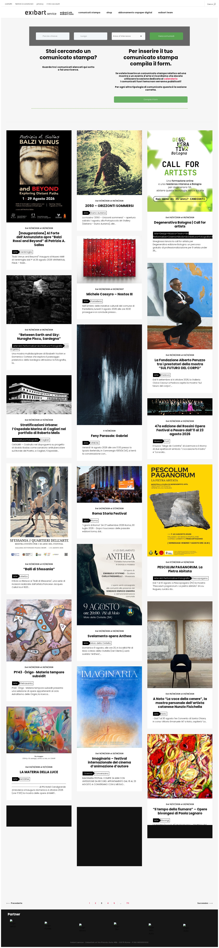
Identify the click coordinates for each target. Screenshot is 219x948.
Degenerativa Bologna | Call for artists (180, 224)
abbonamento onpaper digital (135, 12)
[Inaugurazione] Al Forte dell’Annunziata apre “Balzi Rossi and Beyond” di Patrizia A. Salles (39, 239)
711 (127, 903)
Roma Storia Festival (109, 513)
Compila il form (151, 99)
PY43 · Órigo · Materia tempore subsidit (39, 674)
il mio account (53, 4)
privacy (40, 4)
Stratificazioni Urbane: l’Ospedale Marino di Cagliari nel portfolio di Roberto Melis (39, 429)
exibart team (165, 12)
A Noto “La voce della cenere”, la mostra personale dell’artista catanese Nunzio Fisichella (180, 703)
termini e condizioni (24, 4)
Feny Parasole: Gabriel (109, 436)
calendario (171, 78)
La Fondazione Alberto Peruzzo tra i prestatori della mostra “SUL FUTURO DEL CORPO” (180, 364)
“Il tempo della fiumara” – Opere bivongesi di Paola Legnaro (180, 811)
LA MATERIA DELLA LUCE (39, 772)
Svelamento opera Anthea (109, 636)
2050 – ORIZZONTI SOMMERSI (109, 206)
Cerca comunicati (166, 36)
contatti (8, 4)
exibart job (66, 12)
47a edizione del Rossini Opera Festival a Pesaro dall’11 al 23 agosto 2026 (180, 430)
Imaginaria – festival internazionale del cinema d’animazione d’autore (109, 762)
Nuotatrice (109, 848)
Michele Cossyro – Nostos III (109, 294)
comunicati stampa (89, 12)
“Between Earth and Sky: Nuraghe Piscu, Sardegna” (39, 337)
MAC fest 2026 (39, 859)
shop (109, 12)
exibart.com (67, 14)
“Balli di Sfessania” (39, 569)
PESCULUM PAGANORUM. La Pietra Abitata (179, 569)
